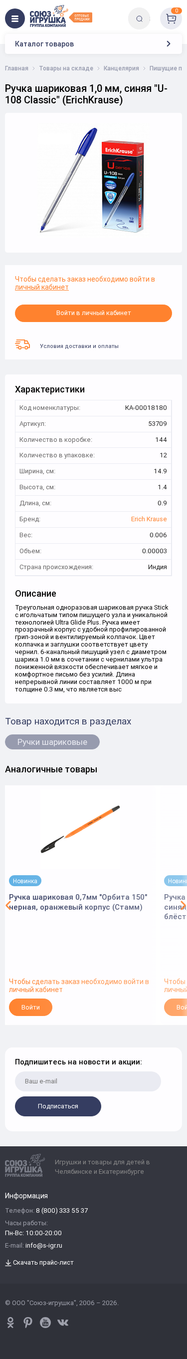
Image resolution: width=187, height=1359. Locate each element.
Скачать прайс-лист (42, 1263)
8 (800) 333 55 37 (62, 1211)
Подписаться (58, 1106)
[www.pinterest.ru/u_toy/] (10, 1322)
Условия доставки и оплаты (79, 345)
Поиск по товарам (156, 11)
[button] (8, 905)
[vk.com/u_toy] (62, 1322)
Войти (30, 1007)
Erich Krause (149, 519)
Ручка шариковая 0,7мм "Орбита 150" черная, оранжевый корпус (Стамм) (78, 902)
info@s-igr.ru (43, 1246)
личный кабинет (42, 287)
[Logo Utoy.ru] (61, 16)
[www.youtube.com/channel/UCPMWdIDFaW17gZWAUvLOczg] (45, 1322)
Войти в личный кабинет (93, 313)
